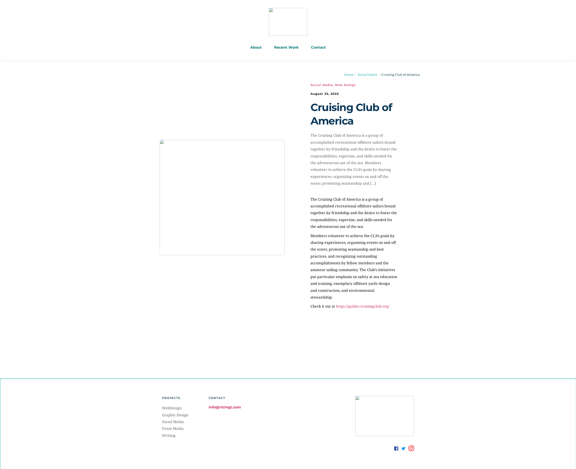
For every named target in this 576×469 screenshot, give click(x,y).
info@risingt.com (225, 407)
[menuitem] (256, 47)
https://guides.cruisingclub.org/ (362, 306)
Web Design (345, 85)
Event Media (173, 428)
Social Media (321, 85)
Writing (169, 435)
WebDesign (172, 408)
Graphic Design (175, 414)
